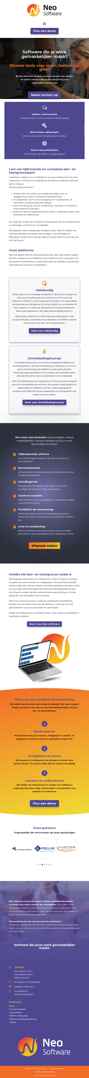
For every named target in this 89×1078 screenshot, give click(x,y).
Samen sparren (44, 731)
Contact (12, 1022)
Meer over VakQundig (44, 330)
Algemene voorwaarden (36, 1068)
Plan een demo (44, 31)
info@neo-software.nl (24, 987)
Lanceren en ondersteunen (44, 780)
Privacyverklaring (56, 1068)
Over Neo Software (17, 1009)
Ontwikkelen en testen (44, 756)
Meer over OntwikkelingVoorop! (44, 402)
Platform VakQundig (18, 1016)
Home (12, 1006)
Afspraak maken (44, 545)
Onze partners (15, 1012)
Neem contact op (44, 95)
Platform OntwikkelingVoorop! (23, 1019)
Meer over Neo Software (44, 624)
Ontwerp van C (50, 1075)
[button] (38, 864)
